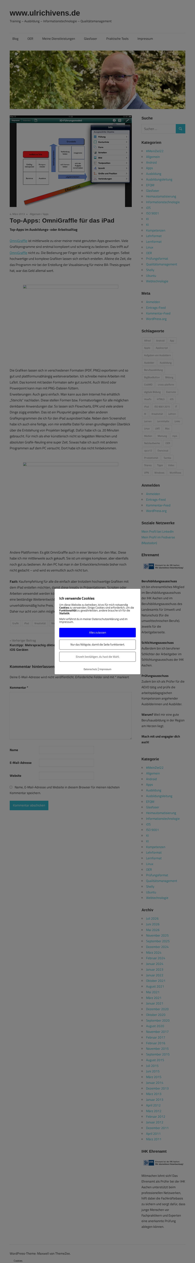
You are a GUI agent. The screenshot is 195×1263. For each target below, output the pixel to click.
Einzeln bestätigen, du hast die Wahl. (97, 656)
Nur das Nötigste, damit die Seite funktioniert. (97, 644)
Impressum (105, 669)
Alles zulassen (97, 632)
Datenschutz (90, 669)
